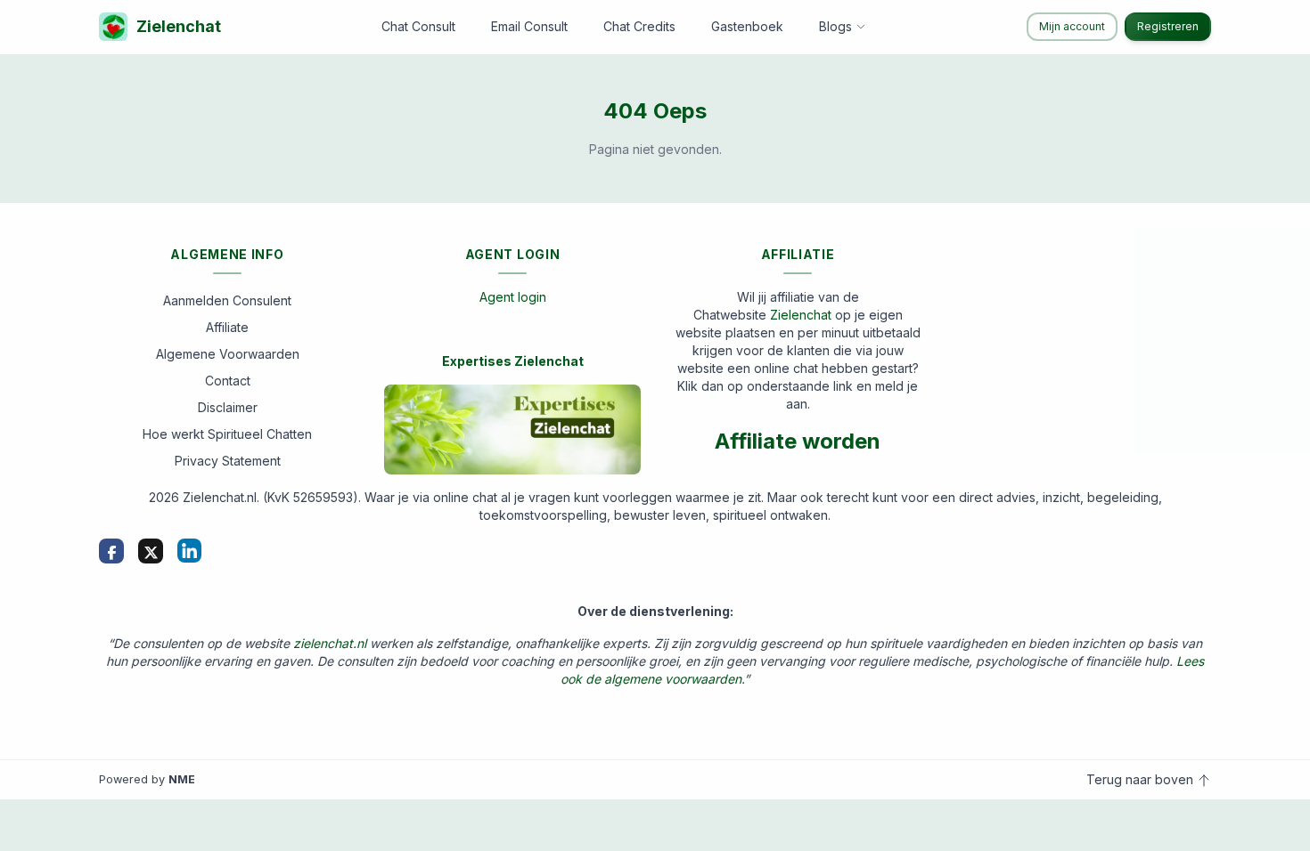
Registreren (1168, 26)
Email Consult (529, 26)
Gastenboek (747, 26)
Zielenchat (178, 26)
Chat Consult (418, 26)
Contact (227, 380)
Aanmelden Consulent (227, 300)
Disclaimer (228, 407)
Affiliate (227, 327)
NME (181, 779)
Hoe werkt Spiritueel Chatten (227, 434)
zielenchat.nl (329, 643)
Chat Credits (639, 26)
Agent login (512, 296)
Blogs (835, 26)
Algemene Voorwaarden (227, 353)
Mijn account (1072, 26)
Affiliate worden (797, 441)
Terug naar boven (1141, 779)
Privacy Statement (228, 460)
